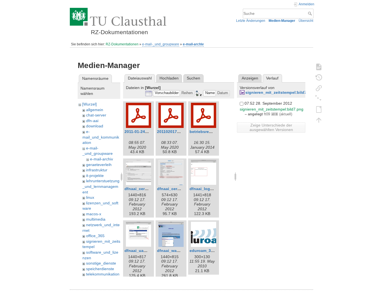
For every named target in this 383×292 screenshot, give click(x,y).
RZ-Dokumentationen (122, 44)
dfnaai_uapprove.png (145, 250)
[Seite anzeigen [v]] (318, 66)
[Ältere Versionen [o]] (318, 77)
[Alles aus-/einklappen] (318, 98)
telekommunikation (102, 274)
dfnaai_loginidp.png (209, 188)
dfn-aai (92, 120)
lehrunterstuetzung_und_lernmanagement (100, 186)
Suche (310, 13)
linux (90, 197)
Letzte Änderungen (250, 21)
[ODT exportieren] (318, 109)
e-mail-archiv (193, 44)
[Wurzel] (89, 104)
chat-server (96, 115)
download (94, 126)
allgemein (94, 110)
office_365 (95, 235)
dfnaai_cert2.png (173, 188)
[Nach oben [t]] (318, 120)
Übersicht (306, 21)
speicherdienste (100, 269)
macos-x (93, 214)
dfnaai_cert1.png (140, 188)
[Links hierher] (318, 88)
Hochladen (169, 78)
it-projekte (95, 175)
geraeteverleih (99, 164)
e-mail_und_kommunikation (100, 137)
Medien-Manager (282, 21)
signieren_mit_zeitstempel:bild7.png (280, 92)
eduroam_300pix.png (210, 250)
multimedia (95, 219)
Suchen (193, 78)
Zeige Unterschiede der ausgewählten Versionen (271, 127)
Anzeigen (250, 78)
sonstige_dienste (101, 263)
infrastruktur (96, 170)
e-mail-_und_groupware (160, 44)
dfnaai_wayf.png (173, 250)
